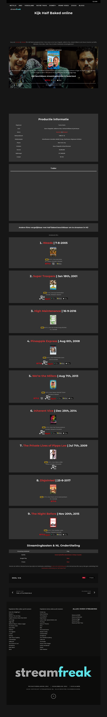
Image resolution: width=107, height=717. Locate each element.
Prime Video (63, 5)
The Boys (42, 622)
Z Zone (11, 633)
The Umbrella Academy (46, 637)
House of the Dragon (45, 643)
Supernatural (43, 618)
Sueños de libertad (44, 645)
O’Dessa (11, 629)
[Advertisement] (53, 28)
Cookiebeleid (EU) (59, 686)
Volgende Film (86, 591)
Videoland (29, 5)
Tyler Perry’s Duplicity (14, 637)
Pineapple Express (44, 341)
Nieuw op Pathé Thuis (77, 623)
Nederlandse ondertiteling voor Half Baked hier (53, 568)
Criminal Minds (43, 633)
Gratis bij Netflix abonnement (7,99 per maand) (68, 555)
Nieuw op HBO (75, 621)
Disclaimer (75, 686)
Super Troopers (44, 276)
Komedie (17, 42)
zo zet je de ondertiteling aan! (58, 566)
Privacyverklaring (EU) (38, 686)
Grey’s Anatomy (44, 614)
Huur (68, 558)
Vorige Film (19, 591)
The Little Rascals (24, 593)
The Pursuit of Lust (14, 643)
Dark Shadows (43, 649)
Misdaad (23, 42)
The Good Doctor (44, 629)
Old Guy (11, 635)
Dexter (41, 647)
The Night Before (43, 513)
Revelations (12, 645)
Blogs (81, 5)
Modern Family (43, 631)
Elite (41, 627)
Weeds (48, 243)
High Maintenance (47, 311)
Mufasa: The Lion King (14, 616)
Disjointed (47, 480)
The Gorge (11, 620)
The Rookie (43, 641)
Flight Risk (11, 622)
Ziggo (74, 5)
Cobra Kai (42, 639)
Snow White (12, 627)
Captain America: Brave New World (18, 618)
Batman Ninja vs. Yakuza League (17, 624)
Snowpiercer (43, 635)
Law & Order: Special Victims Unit (48, 620)
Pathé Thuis (41, 5)
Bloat (10, 649)
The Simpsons (43, 616)
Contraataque (12, 639)
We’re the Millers (44, 376)
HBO (20, 5)
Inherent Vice (43, 410)
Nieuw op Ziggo (76, 619)
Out (89, 593)
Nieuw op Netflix (76, 615)
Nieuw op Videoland (77, 617)
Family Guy (42, 612)
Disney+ (52, 5)
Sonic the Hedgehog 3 (14, 612)
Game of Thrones (44, 624)
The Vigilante (12, 631)
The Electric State (13, 626)
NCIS (41, 626)
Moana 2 (11, 614)
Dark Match (12, 647)
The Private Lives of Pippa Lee (45, 445)
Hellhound (11, 641)
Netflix (13, 5)
